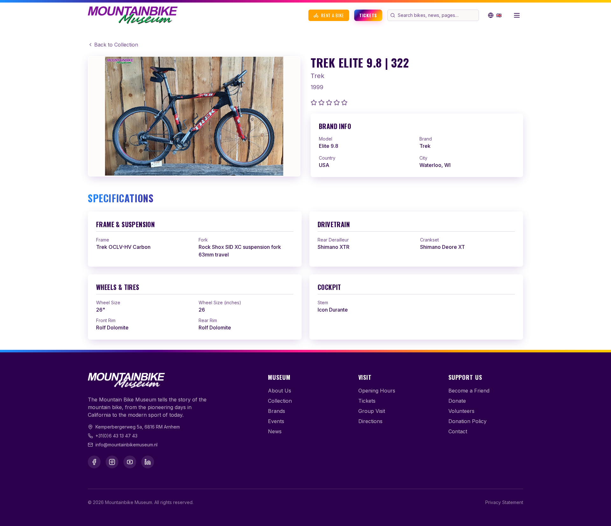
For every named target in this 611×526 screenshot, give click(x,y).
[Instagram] (112, 462)
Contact (457, 431)
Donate (457, 401)
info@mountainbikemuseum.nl (126, 444)
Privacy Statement (504, 502)
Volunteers (461, 411)
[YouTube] (129, 462)
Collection (280, 401)
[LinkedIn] (147, 462)
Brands (276, 411)
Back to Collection (116, 44)
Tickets (368, 15)
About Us (279, 390)
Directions (370, 421)
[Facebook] (94, 462)
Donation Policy (467, 421)
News (275, 431)
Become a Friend (468, 390)
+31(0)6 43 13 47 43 (116, 435)
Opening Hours (376, 390)
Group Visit (371, 411)
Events (276, 421)
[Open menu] (516, 15)
